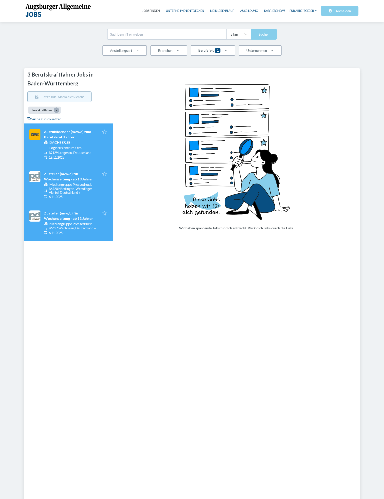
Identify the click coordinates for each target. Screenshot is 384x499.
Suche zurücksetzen (46, 119)
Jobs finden (151, 10)
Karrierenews (274, 10)
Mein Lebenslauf (222, 10)
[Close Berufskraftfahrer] (56, 110)
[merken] (104, 132)
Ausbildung (249, 10)
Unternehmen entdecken (185, 10)
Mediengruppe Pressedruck (70, 184)
